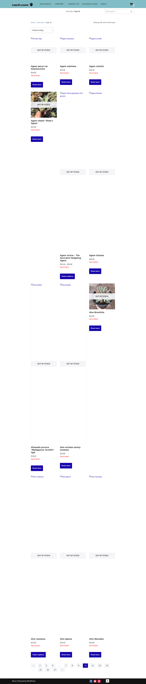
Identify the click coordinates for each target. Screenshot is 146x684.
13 (107, 665)
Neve (14, 681)
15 (40, 670)
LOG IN (103, 4)
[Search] (131, 11)
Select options (67, 276)
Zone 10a (69, 11)
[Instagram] (99, 681)
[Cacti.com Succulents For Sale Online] (22, 4)
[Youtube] (95, 681)
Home (33, 22)
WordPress (31, 681)
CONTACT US (73, 4)
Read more (36, 85)
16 (48, 670)
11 (93, 665)
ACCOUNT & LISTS (90, 4)
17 (55, 670)
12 (100, 665)
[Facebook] (90, 681)
